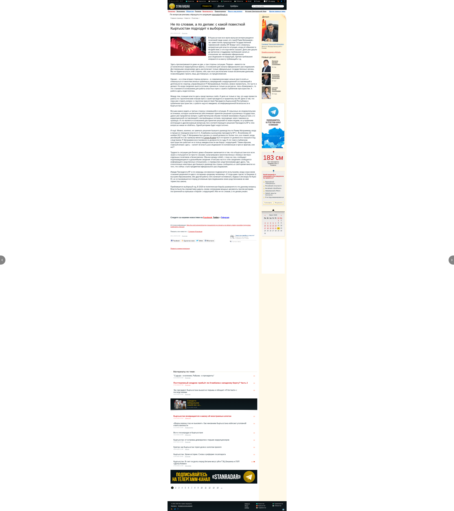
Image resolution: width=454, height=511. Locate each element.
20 (273, 228)
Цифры (247, 507)
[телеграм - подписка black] (213, 483)
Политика (171, 11)
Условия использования (185, 506)
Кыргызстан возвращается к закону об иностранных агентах (202, 416)
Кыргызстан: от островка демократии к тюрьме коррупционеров (201, 440)
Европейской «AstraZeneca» (270, 182)
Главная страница (176, 18)
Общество (190, 11)
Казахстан (191, 1)
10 (202, 488)
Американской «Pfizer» (273, 191)
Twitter (216, 217)
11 (205, 488)
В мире (258, 1)
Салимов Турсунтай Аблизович (273, 44)
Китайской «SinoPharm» (273, 188)
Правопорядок (220, 11)
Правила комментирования (180, 248)
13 (213, 488)
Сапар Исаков (209, 138)
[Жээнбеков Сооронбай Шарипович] (266, 85)
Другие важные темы (277, 11)
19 (270, 228)
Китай (249, 1)
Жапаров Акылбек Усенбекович (276, 62)
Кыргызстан (202, 1)
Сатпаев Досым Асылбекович (276, 89)
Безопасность (208, 11)
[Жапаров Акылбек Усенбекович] (266, 72)
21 (276, 228)
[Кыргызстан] (190, 33)
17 (265, 228)
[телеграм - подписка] (273, 147)
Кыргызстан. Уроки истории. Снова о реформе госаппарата (199, 454)
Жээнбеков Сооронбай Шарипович (276, 76)
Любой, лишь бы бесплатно (270, 194)
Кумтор (187, 449)
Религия (198, 11)
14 (217, 488)
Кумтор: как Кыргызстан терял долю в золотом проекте (197, 447)
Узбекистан (239, 1)
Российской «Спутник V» (273, 186)
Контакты (174, 506)
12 (209, 488)
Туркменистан (227, 1)
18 (268, 228)
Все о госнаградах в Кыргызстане (188, 433)
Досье (246, 505)
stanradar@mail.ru (219, 15)
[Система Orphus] (243, 242)
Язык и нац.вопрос (235, 11)
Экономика (180, 11)
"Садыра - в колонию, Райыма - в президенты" (193, 376)
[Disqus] (213, 280)
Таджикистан (214, 1)
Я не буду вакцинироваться (274, 197)
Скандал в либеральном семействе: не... (194, 403)
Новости (187, 18)
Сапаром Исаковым (195, 231)
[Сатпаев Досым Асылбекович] (266, 98)
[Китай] (254, 461)
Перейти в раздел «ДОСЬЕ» (271, 52)
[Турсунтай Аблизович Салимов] (270, 30)
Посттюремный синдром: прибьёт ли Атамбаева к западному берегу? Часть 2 (210, 383)
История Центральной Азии (255, 11)
